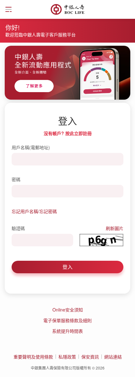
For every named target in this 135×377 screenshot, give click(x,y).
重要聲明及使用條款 (33, 356)
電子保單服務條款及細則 (67, 320)
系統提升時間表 (67, 331)
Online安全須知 (67, 309)
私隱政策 (67, 356)
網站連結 (113, 356)
